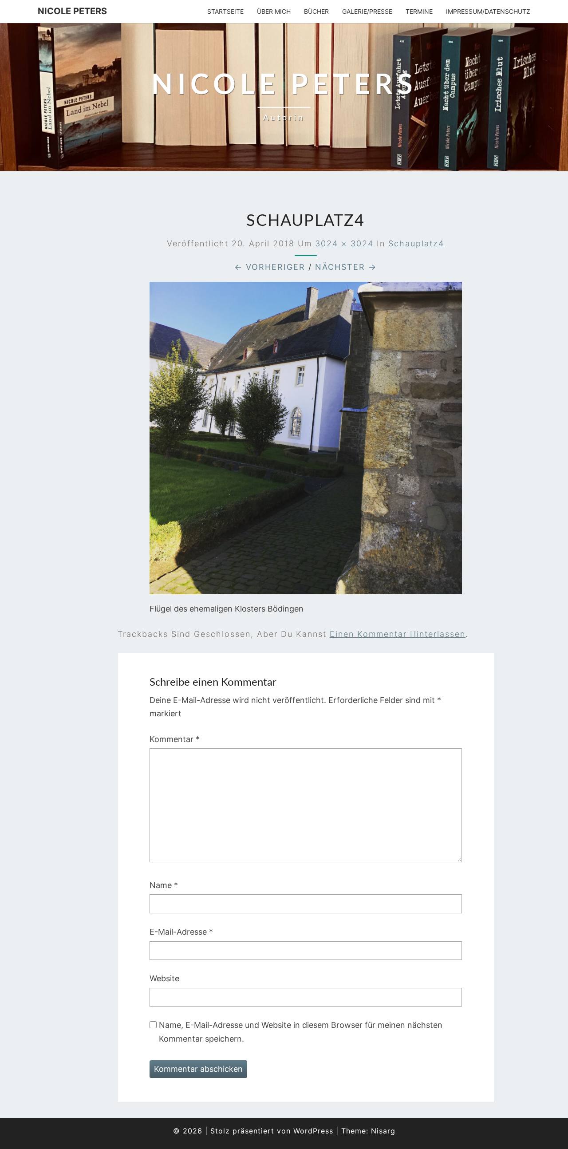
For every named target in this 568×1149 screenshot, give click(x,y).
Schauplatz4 (416, 243)
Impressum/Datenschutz (488, 11)
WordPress (313, 1130)
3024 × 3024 (344, 243)
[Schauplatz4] (306, 441)
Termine (419, 11)
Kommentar (175, 739)
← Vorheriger (269, 267)
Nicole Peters (72, 11)
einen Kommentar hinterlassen (397, 634)
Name (164, 885)
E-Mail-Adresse (181, 931)
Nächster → (346, 267)
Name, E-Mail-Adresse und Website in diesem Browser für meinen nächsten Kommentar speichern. (300, 1031)
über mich (274, 11)
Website (164, 978)
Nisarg (383, 1130)
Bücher (316, 11)
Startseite (225, 11)
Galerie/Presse (367, 11)
